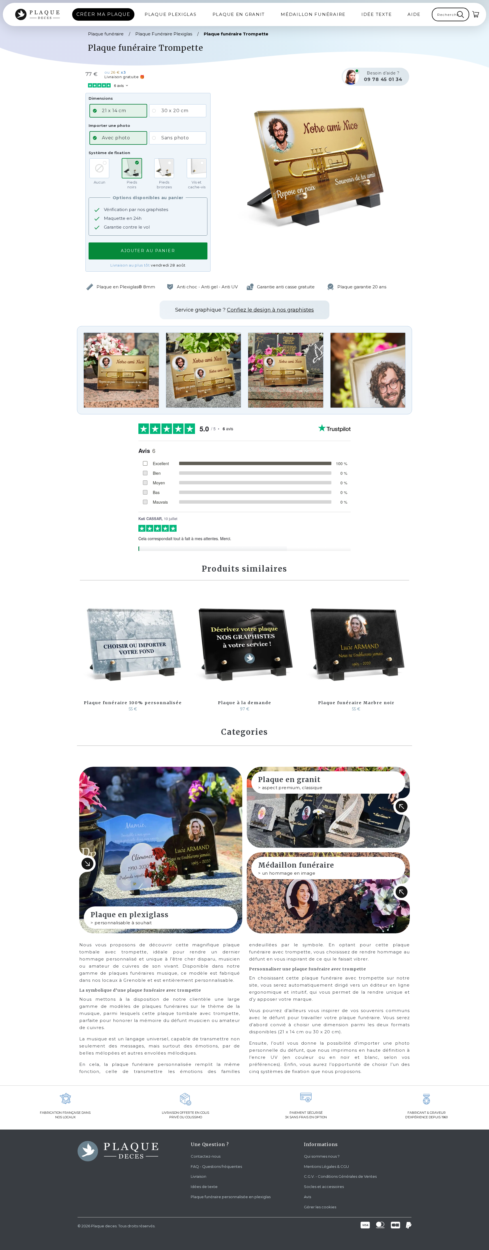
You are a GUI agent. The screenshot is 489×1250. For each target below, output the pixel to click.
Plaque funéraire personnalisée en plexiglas (231, 1196)
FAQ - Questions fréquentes (216, 1166)
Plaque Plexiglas (171, 14)
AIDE (414, 14)
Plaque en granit (239, 14)
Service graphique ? (244, 310)
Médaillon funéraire (313, 14)
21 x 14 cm (114, 110)
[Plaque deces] (37, 14)
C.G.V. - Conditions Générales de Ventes (340, 1176)
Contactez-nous (205, 1156)
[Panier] (476, 14)
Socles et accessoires (324, 1186)
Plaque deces (104, 1226)
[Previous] (85, 652)
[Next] (404, 652)
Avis (307, 1196)
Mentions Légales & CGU (326, 1166)
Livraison (198, 1176)
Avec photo (116, 137)
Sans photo (175, 137)
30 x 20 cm (174, 110)
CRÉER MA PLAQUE (103, 14)
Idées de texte (204, 1186)
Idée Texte (376, 14)
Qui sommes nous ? (322, 1156)
